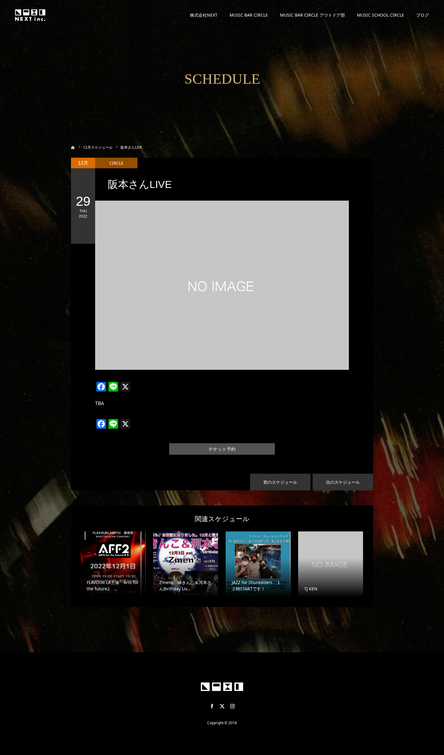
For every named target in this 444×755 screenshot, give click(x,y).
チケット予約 (222, 449)
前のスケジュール (280, 482)
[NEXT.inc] (30, 15)
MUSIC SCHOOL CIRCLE (380, 15)
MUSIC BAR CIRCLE (249, 15)
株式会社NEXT (203, 15)
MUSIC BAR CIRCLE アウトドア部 (312, 15)
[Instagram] (232, 706)
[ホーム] (73, 147)
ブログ (422, 15)
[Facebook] (212, 706)
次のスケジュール (343, 482)
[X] (222, 706)
